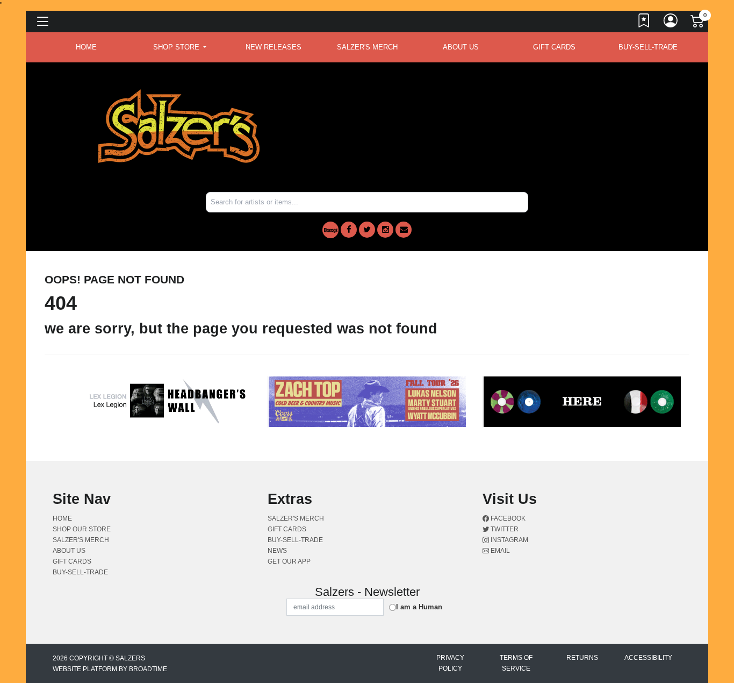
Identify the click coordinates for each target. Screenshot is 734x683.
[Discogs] (330, 229)
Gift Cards (554, 47)
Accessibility (648, 657)
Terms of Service (516, 663)
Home (62, 518)
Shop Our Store (82, 529)
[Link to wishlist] (644, 23)
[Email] (403, 229)
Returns (582, 657)
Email (499, 550)
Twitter (504, 529)
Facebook (507, 518)
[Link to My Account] (671, 23)
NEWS (277, 550)
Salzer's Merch (367, 47)
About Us (461, 47)
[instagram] (385, 229)
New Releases (273, 47)
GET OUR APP (289, 561)
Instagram (508, 540)
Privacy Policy (450, 663)
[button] (180, 47)
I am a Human (419, 607)
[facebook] (349, 229)
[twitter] (367, 229)
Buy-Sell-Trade (648, 47)
